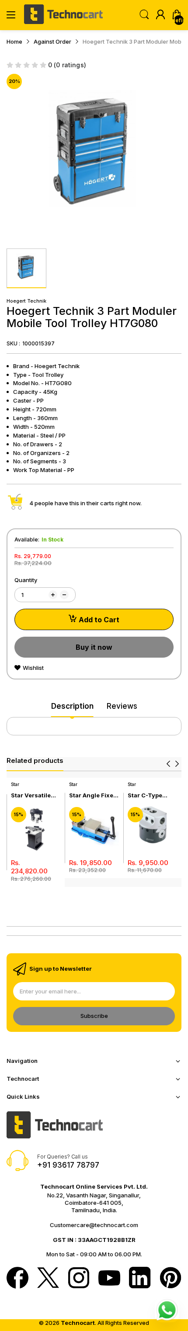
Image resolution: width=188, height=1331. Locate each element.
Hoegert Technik (26, 301)
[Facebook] (17, 1278)
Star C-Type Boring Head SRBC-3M (146, 795)
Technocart (78, 1322)
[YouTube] (109, 1278)
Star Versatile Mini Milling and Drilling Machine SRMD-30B (35, 795)
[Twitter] (48, 1278)
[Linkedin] (140, 1278)
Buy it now (94, 647)
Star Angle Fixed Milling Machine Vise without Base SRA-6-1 (93, 795)
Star (15, 784)
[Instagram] (79, 1278)
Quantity (25, 579)
